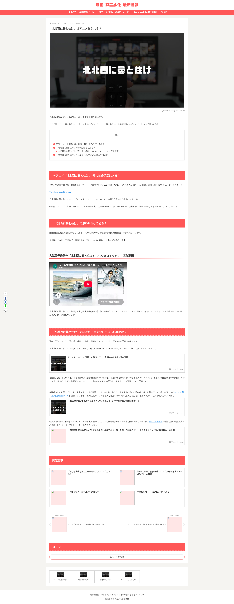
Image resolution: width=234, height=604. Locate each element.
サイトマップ (139, 595)
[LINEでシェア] (5, 306)
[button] (5, 310)
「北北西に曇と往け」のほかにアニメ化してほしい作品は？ (82, 155)
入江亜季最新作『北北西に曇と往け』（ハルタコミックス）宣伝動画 (88, 151)
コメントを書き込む (117, 557)
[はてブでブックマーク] (5, 302)
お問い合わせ (126, 595)
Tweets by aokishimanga (60, 192)
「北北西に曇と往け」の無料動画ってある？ (75, 148)
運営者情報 (94, 595)
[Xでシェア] (5, 293)
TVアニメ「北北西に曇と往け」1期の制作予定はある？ (80, 144)
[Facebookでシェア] (5, 298)
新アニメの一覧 (155, 422)
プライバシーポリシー (109, 595)
